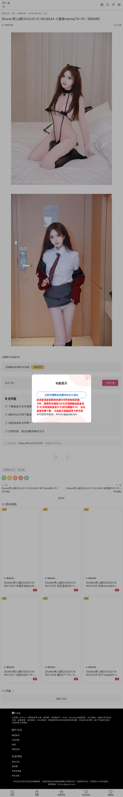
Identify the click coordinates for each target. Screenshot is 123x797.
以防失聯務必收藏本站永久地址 (61, 394)
